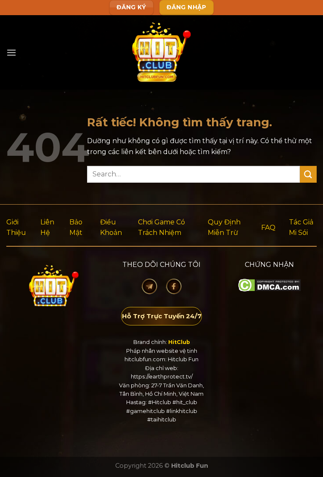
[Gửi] (308, 174)
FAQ (268, 228)
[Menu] (11, 52)
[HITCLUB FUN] (161, 52)
